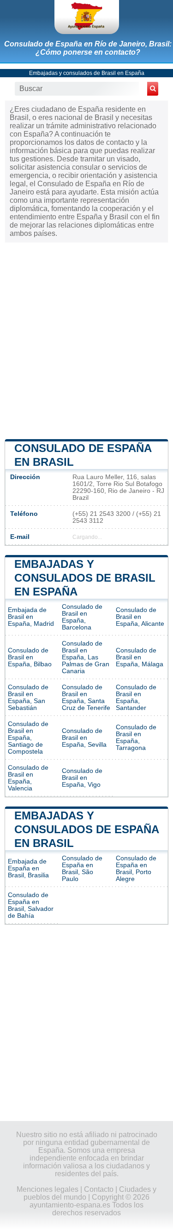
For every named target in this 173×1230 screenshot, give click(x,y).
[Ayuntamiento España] (86, 17)
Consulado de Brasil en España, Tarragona (136, 737)
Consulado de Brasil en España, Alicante (140, 616)
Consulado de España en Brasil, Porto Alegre (136, 868)
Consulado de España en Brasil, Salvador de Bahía (31, 905)
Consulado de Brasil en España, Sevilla (84, 737)
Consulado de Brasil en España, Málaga (139, 657)
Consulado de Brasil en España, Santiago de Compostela (28, 738)
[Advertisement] (86, 340)
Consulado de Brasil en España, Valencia (28, 778)
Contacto (98, 1189)
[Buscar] (152, 89)
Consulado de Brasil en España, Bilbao (30, 657)
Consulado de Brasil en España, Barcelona (82, 617)
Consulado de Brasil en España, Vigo (82, 777)
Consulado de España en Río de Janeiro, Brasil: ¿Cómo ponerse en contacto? (88, 48)
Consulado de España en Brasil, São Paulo (82, 868)
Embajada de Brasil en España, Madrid (31, 616)
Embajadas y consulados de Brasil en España (86, 73)
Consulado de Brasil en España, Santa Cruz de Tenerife (86, 697)
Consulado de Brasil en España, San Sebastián (28, 697)
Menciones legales (47, 1189)
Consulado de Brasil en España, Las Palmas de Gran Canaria (85, 657)
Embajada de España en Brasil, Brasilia (28, 868)
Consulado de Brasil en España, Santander (136, 697)
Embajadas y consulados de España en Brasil (86, 829)
